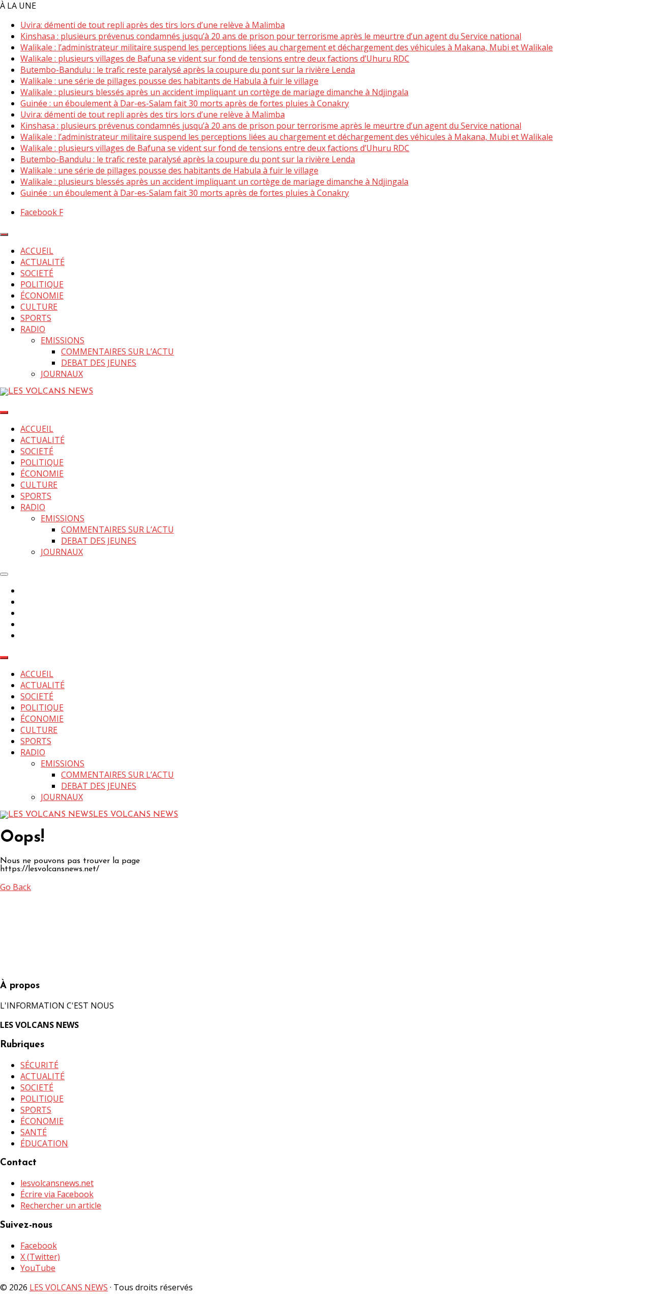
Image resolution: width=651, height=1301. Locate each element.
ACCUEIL (36, 250)
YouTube (37, 1268)
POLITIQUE (42, 284)
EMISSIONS (62, 340)
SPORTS (35, 317)
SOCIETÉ (36, 273)
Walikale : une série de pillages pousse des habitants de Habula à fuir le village (169, 80)
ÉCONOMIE (42, 295)
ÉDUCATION (44, 1143)
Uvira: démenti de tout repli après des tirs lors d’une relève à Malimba (152, 25)
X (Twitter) (40, 1256)
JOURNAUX (62, 373)
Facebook (38, 1245)
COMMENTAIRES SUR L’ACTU (117, 351)
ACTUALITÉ (42, 262)
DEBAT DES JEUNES (98, 362)
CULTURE (38, 306)
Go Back (15, 887)
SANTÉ (33, 1132)
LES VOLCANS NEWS (68, 1287)
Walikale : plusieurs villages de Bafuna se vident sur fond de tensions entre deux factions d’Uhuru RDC (214, 58)
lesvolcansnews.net (57, 1183)
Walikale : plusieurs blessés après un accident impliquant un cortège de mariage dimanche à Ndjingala (214, 92)
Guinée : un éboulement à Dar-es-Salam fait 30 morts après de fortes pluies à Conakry (184, 103)
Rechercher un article (60, 1205)
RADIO (32, 329)
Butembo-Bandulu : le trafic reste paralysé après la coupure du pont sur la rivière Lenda (187, 69)
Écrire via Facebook (57, 1194)
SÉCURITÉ (39, 1065)
